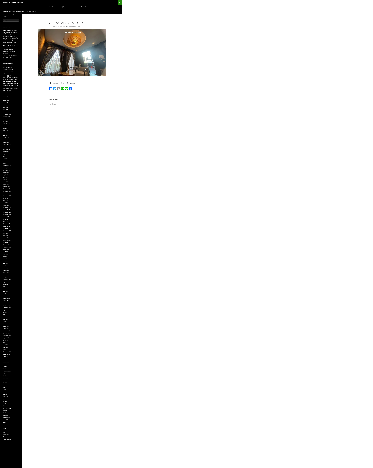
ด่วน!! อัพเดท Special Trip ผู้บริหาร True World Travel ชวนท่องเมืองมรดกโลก (68, 7)
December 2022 (7, 189)
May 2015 (5, 345)
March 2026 (6, 112)
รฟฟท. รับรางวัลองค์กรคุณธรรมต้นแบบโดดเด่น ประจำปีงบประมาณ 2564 (20, 11)
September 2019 (7, 247)
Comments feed (7, 437)
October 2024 (6, 147)
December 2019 (7, 240)
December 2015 (7, 328)
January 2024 (6, 168)
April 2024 (5, 161)
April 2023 (5, 182)
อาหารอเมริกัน (6, 417)
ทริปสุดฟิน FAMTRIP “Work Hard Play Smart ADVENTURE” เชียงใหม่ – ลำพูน (11, 32)
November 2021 (7, 212)
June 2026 (5, 105)
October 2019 (6, 244)
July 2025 (5, 128)
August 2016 (6, 310)
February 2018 (7, 268)
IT (3, 380)
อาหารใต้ (5, 420)
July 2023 (5, 175)
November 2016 (7, 303)
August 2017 (6, 282)
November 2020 (7, 228)
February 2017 (7, 296)
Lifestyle (5, 389)
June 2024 (5, 156)
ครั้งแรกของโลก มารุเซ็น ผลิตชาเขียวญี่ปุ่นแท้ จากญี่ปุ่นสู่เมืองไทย (10, 88)
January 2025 (6, 142)
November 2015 (7, 331)
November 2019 (7, 242)
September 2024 (7, 149)
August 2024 (6, 151)
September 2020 (7, 230)
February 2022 (7, 207)
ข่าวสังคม (5, 410)
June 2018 (5, 258)
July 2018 (5, 256)
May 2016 (5, 317)
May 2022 (5, 203)
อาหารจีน (5, 415)
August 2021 (6, 217)
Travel (4, 403)
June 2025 (5, 130)
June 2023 (5, 177)
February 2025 (7, 140)
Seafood (5, 394)
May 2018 (5, 261)
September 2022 (7, 196)
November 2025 (7, 121)
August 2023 (6, 172)
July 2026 (5, 102)
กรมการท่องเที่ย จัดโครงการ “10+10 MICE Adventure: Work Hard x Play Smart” (10, 43)
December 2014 (7, 356)
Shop (44, 7)
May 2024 (5, 158)
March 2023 (6, 184)
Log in (4, 432)
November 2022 (7, 191)
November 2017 (7, 275)
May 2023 (5, 179)
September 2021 (7, 214)
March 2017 (6, 293)
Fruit (4, 373)
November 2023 (7, 170)
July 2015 (5, 340)
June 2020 (5, 233)
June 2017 (5, 286)
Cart (12, 7)
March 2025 (6, 137)
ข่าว (4, 406)
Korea (4, 387)
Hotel (4, 375)
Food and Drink (7, 371)
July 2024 (5, 154)
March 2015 (6, 349)
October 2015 (6, 333)
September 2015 (7, 335)
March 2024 (6, 163)
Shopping (5, 396)
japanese (5, 382)
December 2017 (7, 272)
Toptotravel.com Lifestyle (13, 2)
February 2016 (7, 324)
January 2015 (6, 354)
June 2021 (5, 221)
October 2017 (6, 277)
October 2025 (6, 123)
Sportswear (6, 401)
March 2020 (6, 237)
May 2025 (5, 133)
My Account (27, 7)
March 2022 (6, 205)
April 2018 (5, 263)
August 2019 (6, 249)
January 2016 (6, 326)
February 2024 (7, 165)
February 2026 (7, 114)
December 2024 (7, 144)
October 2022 (6, 193)
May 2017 (5, 289)
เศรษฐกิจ (5, 422)
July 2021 (5, 219)
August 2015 (6, 338)
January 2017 (6, 298)
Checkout (19, 7)
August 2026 (6, 100)
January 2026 (6, 116)
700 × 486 (62, 26)
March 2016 (6, 321)
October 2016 (6, 305)
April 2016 (5, 319)
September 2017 (7, 279)
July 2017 (5, 284)
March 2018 (6, 265)
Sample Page (37, 7)
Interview (5, 378)
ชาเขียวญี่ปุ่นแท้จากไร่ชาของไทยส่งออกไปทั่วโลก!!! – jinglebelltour (10, 85)
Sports (4, 399)
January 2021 (6, 226)
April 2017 (5, 291)
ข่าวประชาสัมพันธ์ (7, 408)
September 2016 (7, 307)
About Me (5, 7)
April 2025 (5, 135)
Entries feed (6, 434)
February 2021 (7, 223)
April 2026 (5, 109)
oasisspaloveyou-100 (74, 26)
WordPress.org (7, 439)
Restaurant (6, 392)
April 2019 (5, 254)
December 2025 (7, 119)
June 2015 (5, 342)
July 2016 (5, 312)
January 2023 (6, 186)
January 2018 (6, 270)
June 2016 (5, 314)
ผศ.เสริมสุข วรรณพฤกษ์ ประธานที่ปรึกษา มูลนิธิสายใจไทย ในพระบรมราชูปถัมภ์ (10, 38)
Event (4, 368)
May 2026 (5, 107)
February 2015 (7, 352)
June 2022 (5, 200)
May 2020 (5, 235)
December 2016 (7, 300)
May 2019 (5, 251)
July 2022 (5, 198)
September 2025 (7, 126)
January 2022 (6, 210)
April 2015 (5, 347)
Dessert (5, 366)
